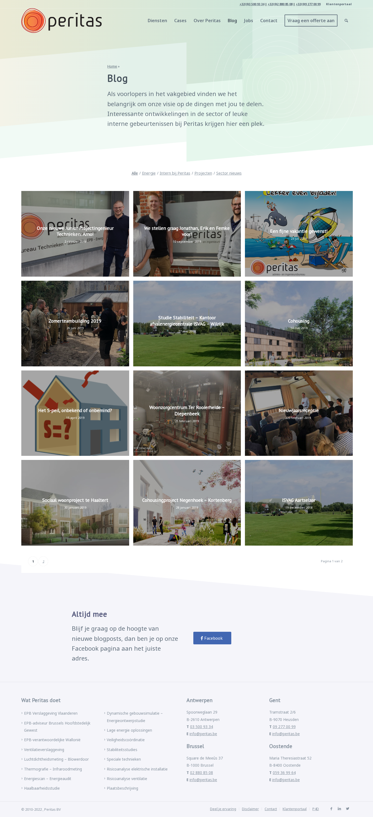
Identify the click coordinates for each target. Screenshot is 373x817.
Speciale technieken (124, 759)
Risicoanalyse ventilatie (127, 778)
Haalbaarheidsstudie (42, 788)
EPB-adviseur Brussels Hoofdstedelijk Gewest (57, 726)
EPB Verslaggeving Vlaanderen (51, 713)
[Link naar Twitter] (348, 808)
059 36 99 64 (284, 772)
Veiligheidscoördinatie (126, 739)
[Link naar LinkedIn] (339, 808)
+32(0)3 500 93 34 (251, 4)
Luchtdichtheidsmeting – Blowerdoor (56, 759)
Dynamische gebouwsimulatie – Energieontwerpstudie (135, 717)
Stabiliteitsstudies (122, 749)
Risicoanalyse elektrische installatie (137, 769)
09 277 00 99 (284, 726)
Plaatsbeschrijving (122, 788)
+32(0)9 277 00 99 (308, 4)
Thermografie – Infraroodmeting (53, 769)
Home (112, 66)
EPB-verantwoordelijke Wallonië (52, 739)
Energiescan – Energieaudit (47, 778)
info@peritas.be (203, 733)
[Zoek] (346, 20)
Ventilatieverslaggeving (44, 749)
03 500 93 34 (201, 726)
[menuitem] (337, 4)
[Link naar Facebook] (331, 808)
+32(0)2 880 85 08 (280, 4)
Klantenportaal (339, 4)
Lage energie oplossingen (129, 730)
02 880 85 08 (201, 772)
